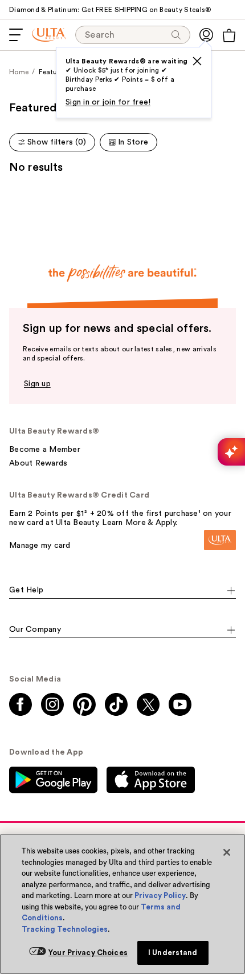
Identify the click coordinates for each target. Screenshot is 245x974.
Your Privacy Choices (88, 952)
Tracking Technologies (65, 929)
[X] (197, 61)
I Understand (173, 952)
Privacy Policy (160, 895)
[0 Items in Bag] (229, 35)
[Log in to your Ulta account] (206, 35)
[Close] (226, 852)
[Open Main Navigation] (16, 35)
